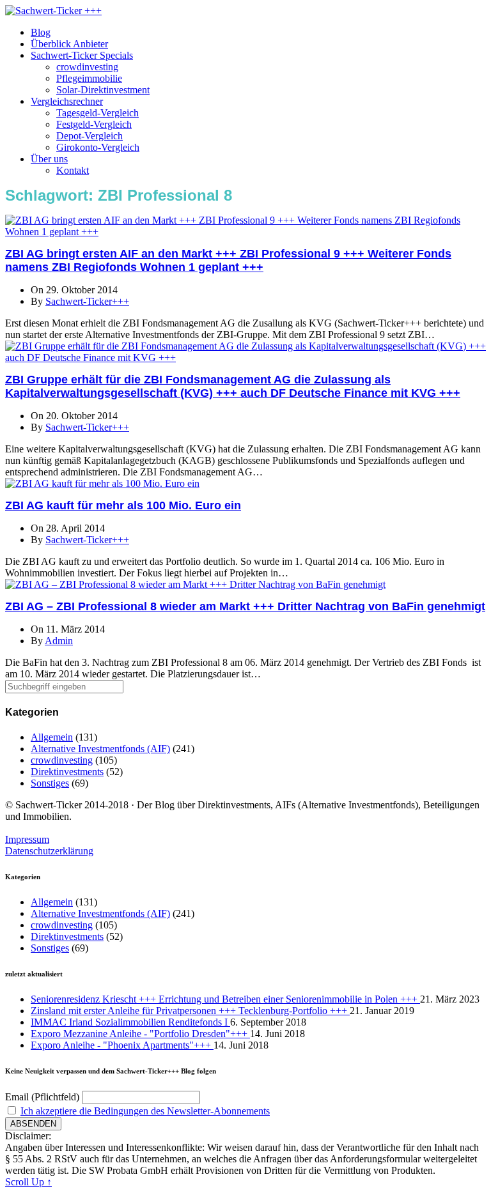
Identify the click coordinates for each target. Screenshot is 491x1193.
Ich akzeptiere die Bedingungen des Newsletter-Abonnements (145, 1110)
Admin (59, 640)
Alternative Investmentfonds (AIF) (100, 748)
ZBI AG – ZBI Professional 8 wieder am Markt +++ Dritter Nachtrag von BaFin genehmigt (245, 606)
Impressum (27, 839)
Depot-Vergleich (89, 135)
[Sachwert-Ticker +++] (53, 10)
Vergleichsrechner (67, 101)
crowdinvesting (87, 66)
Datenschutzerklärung (49, 850)
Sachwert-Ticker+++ (87, 301)
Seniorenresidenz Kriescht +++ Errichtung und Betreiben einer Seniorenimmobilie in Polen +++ (225, 999)
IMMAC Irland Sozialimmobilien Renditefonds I (130, 1022)
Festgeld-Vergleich (94, 124)
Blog (41, 32)
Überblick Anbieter (69, 43)
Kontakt (72, 170)
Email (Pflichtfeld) (42, 1096)
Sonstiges (50, 783)
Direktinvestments (67, 771)
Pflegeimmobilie (89, 78)
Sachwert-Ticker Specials (82, 55)
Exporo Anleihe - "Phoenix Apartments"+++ (122, 1045)
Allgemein (52, 737)
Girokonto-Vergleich (97, 147)
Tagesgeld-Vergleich (97, 112)
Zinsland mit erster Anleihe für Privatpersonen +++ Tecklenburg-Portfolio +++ (190, 1010)
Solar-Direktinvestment (103, 89)
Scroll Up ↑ (28, 1181)
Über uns (49, 158)
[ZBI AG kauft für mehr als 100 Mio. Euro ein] (102, 483)
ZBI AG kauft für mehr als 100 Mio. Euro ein (123, 505)
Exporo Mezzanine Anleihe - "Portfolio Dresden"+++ (140, 1033)
